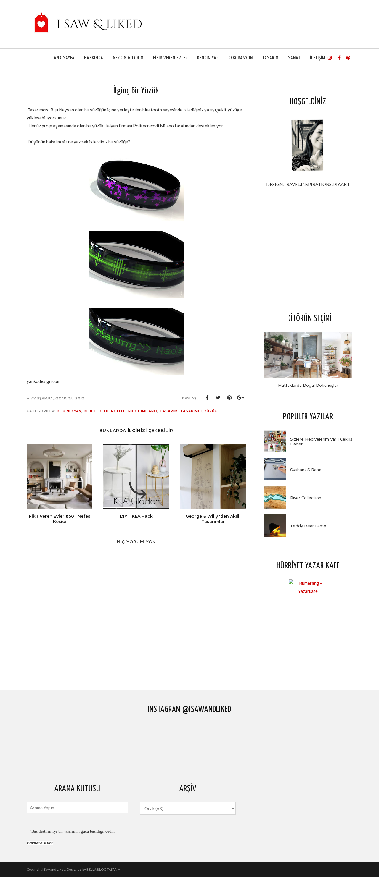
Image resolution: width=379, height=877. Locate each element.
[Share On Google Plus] (240, 397)
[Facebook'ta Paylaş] (207, 397)
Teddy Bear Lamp (308, 525)
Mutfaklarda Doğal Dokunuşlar (308, 385)
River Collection (305, 497)
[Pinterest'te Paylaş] (229, 397)
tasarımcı (191, 411)
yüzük (210, 411)
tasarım (169, 411)
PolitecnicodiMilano (134, 411)
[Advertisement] (308, 250)
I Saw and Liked (53, 869)
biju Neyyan (69, 411)
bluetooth (96, 411)
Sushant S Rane (306, 469)
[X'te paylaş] (218, 397)
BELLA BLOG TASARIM (103, 869)
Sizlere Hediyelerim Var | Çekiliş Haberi (321, 441)
